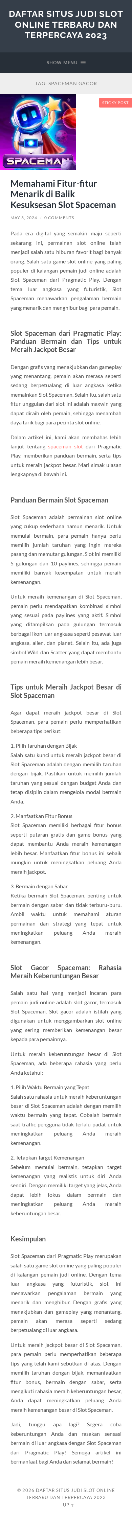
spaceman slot (65, 446)
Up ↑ (68, 1505)
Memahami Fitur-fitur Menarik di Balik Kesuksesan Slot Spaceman (63, 194)
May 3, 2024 (23, 217)
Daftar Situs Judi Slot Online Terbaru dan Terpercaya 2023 (66, 24)
